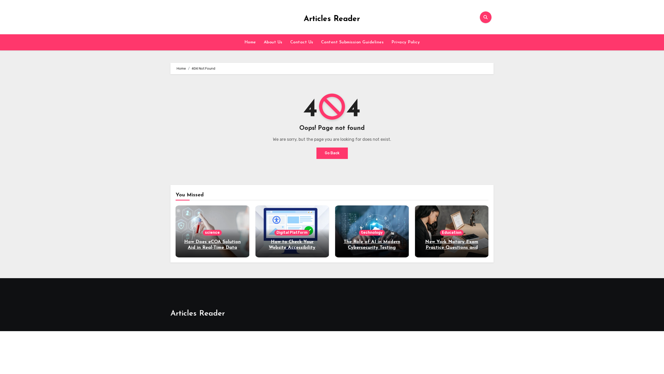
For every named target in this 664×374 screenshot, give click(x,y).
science (212, 232)
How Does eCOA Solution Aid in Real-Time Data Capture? (212, 248)
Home (250, 42)
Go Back (332, 153)
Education (451, 232)
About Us (273, 42)
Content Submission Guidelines (352, 42)
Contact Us (301, 42)
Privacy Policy (405, 42)
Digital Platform (292, 232)
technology (372, 232)
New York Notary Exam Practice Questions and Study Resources (451, 248)
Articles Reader (332, 19)
